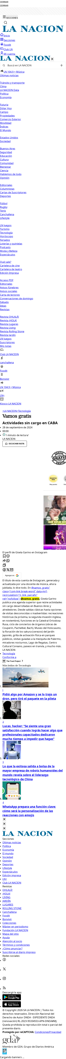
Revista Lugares (9, 324)
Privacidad (55, 1032)
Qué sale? (5, 262)
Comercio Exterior (10, 119)
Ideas (3, 305)
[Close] (4, 819)
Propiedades (7, 115)
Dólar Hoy (6, 108)
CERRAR (4, 2)
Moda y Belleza (8, 251)
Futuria (4, 104)
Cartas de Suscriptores (13, 192)
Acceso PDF (6, 280)
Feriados (5, 240)
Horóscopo (6, 236)
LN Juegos (6, 225)
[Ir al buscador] (5, 23)
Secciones (9, 40)
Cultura (4, 159)
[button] (33, 230)
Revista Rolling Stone (12, 331)
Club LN (8, 49)
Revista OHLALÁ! (9, 316)
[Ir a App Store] (11, 1006)
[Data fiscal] (4, 1053)
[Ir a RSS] (4, 988)
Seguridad (6, 152)
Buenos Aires (7, 148)
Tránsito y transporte (12, 82)
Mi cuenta (9, 54)
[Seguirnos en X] (4, 970)
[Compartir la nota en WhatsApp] (8, 561)
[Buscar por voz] (61, 65)
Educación (6, 156)
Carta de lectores (10, 295)
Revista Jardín (8, 335)
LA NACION (9, 411)
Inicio (7, 35)
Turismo (5, 229)
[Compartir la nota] (4, 561)
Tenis (3, 210)
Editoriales (6, 185)
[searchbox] (32, 65)
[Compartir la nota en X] (8, 570)
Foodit (7, 44)
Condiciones (42, 1032)
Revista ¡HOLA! (8, 320)
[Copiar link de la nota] (4, 565)
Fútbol (3, 203)
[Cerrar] (52, 59)
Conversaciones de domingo (16, 298)
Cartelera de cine (10, 265)
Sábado (4, 302)
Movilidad (5, 123)
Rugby (3, 207)
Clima (3, 86)
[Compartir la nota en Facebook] (4, 570)
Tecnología (6, 232)
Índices (4, 126)
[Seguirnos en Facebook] (4, 960)
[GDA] (11, 1043)
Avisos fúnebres (9, 287)
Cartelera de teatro (11, 269)
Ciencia (4, 170)
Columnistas (7, 188)
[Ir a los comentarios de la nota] (8, 556)
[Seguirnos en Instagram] (4, 979)
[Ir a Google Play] (11, 999)
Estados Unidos (9, 137)
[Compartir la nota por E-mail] (12, 570)
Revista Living (8, 327)
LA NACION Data (9, 90)
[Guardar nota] (4, 556)
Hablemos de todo (10, 174)
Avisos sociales (8, 291)
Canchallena (7, 214)
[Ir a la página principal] (33, 31)
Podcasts (5, 247)
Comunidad (7, 163)
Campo (4, 112)
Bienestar (5, 167)
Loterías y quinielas (11, 243)
